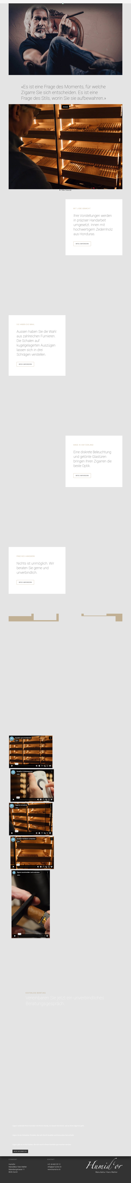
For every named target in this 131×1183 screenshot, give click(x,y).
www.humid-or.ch (53, 1169)
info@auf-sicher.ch (54, 1167)
